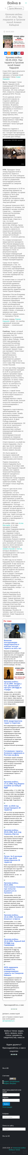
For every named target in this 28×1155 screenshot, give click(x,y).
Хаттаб (19, 549)
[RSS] (13, 1152)
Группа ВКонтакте (15, 8)
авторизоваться (8, 1021)
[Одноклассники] (8, 53)
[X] (15, 53)
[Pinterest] (22, 53)
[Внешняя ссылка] (11, 1009)
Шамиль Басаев (9, 549)
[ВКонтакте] (5, 53)
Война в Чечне (14, 3)
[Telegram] (18, 53)
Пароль (5, 1097)
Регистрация (7, 1107)
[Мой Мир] (12, 53)
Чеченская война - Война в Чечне (17, 1149)
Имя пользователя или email (11, 1091)
